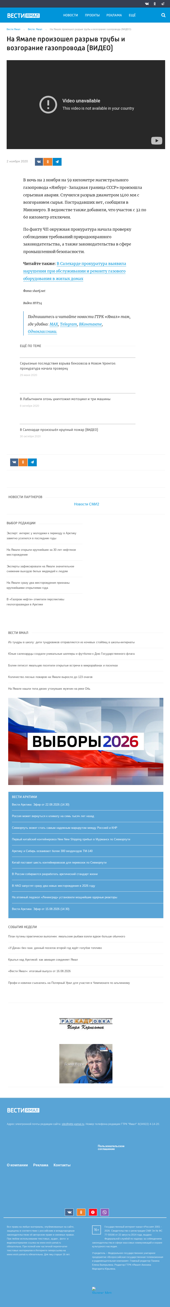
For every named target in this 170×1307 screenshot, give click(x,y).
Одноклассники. (42, 331)
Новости (70, 15)
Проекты (92, 15)
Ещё (132, 15)
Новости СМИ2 (86, 504)
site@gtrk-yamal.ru (73, 1124)
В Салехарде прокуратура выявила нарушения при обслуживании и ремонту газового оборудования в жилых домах (74, 271)
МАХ (54, 324)
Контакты (62, 1165)
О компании (17, 1165)
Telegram (68, 324)
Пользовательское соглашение (111, 1147)
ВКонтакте (90, 324)
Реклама (114, 15)
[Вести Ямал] (24, 16)
